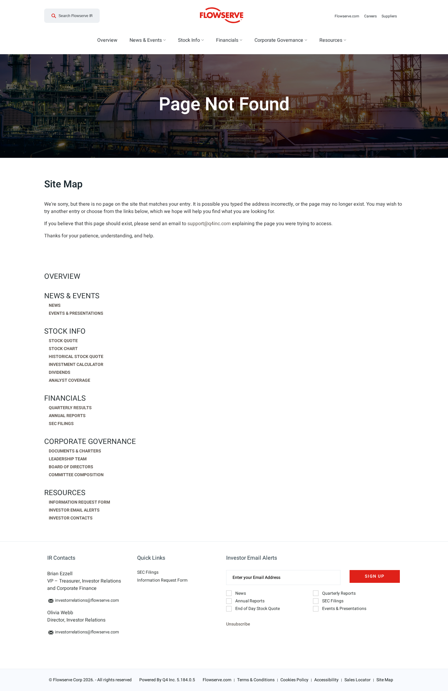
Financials (65, 398)
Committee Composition (76, 475)
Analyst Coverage (69, 380)
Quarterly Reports (339, 593)
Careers (371, 16)
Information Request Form (79, 502)
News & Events (71, 296)
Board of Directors (71, 467)
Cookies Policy (294, 680)
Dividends (59, 372)
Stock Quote (63, 341)
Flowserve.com (348, 16)
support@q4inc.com (209, 223)
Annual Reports (67, 416)
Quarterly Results (70, 408)
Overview (62, 276)
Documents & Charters (75, 451)
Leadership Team (68, 459)
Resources (64, 493)
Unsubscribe (238, 624)
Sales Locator (357, 680)
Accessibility (326, 680)
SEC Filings (61, 424)
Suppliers (390, 16)
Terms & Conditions (256, 680)
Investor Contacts (71, 518)
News (55, 305)
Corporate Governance (90, 441)
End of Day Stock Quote (257, 608)
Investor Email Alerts (74, 510)
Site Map (384, 680)
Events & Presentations (76, 313)
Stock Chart (63, 349)
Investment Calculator (76, 365)
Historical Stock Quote (76, 357)
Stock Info (65, 331)
